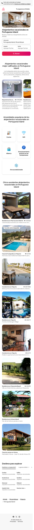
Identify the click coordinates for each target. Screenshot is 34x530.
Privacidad (13, 521)
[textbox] (9, 48)
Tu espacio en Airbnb (23, 9)
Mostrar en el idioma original (22, 4)
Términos (20, 521)
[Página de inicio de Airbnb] (3, 9)
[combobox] (16, 42)
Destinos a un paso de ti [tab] (9, 467)
